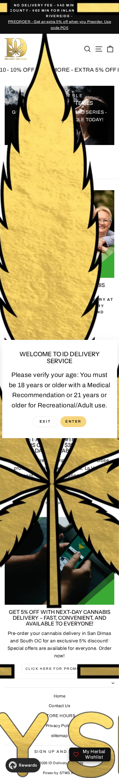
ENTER (73, 421)
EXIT (45, 421)
